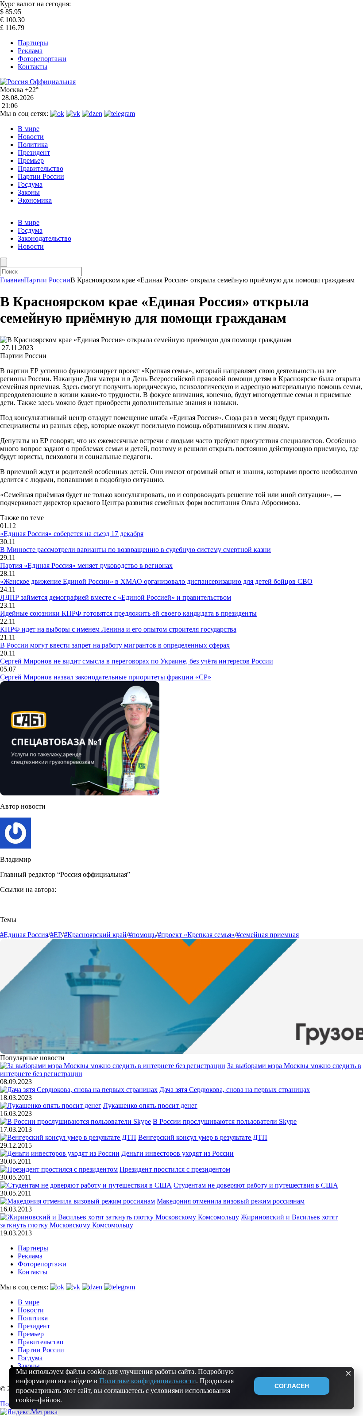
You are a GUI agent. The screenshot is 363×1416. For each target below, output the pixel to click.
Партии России (41, 176)
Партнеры (33, 42)
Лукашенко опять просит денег (150, 1105)
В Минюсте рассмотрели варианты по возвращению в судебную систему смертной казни (135, 549)
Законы (29, 192)
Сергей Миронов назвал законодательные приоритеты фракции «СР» (105, 677)
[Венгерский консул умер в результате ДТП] (68, 1137)
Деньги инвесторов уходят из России (177, 1153)
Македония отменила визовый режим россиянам (231, 1201)
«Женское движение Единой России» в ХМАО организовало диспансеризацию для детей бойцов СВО (156, 581)
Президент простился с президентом (175, 1169)
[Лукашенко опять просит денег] (50, 1105)
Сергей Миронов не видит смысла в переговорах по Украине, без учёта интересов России (136, 661)
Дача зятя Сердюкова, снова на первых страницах (234, 1089)
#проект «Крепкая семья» (196, 934)
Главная (12, 280)
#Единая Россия (24, 934)
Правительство (40, 168)
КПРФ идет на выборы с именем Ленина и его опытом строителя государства (118, 629)
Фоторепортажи (42, 58)
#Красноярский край (95, 934)
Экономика (35, 200)
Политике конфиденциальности (147, 1381)
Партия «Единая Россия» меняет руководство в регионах (86, 565)
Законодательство (44, 238)
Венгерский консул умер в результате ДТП (202, 1137)
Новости (31, 136)
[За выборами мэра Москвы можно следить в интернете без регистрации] (112, 1065)
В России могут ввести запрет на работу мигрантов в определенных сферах (115, 645)
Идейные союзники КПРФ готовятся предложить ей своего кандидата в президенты (128, 613)
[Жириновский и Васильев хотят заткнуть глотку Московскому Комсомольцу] (119, 1217)
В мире (28, 128)
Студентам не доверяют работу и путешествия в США (256, 1185)
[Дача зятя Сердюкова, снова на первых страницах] (79, 1089)
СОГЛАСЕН (291, 1385)
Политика (33, 144)
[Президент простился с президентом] (59, 1169)
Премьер (31, 160)
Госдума (30, 184)
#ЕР (56, 934)
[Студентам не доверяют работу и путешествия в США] (86, 1185)
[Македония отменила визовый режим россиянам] (77, 1201)
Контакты (32, 66)
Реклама (30, 50)
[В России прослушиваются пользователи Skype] (75, 1121)
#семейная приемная (267, 934)
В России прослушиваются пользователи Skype (225, 1121)
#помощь (142, 934)
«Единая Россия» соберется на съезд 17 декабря (71, 533)
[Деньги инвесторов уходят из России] (60, 1153)
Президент (34, 152)
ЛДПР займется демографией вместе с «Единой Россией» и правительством (115, 597)
